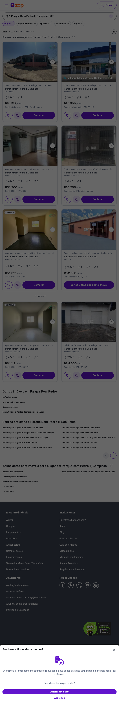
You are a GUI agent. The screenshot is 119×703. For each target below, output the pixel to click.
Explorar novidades (60, 691)
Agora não (59, 698)
